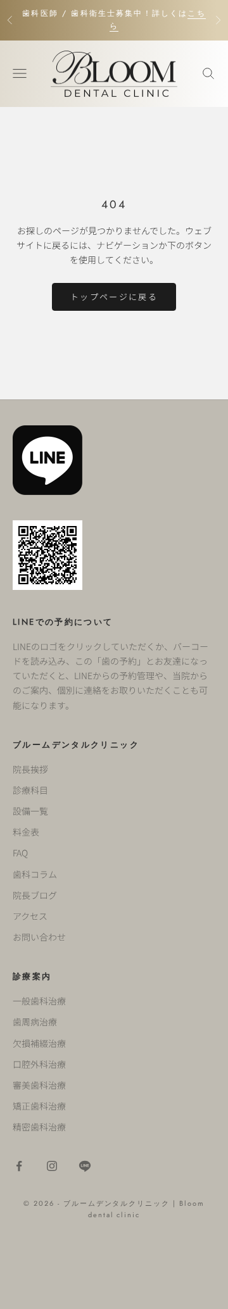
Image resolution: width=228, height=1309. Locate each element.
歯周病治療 (35, 1021)
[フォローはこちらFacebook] (19, 1166)
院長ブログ (35, 895)
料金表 (26, 831)
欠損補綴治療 (39, 1043)
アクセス (30, 916)
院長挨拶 (30, 769)
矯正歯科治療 (39, 1105)
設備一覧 (30, 811)
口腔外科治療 (39, 1064)
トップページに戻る (114, 297)
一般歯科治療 (39, 1000)
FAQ (20, 852)
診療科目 (30, 790)
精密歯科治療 (39, 1126)
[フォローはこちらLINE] (85, 1166)
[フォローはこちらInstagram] (52, 1166)
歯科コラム (35, 874)
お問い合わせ (39, 936)
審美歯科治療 (39, 1085)
